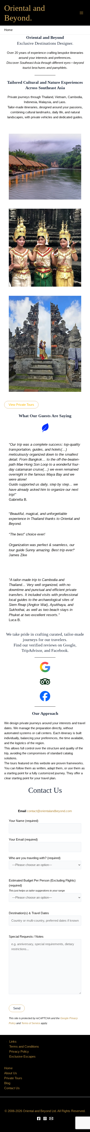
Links (13, 1041)
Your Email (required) (23, 839)
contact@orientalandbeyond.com (49, 811)
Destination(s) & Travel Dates (29, 913)
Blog (7, 1083)
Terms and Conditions (24, 1046)
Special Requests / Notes (26, 936)
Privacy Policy (19, 1051)
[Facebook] (39, 1118)
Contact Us (12, 1088)
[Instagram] (45, 1118)
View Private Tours (21, 404)
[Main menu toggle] (81, 13)
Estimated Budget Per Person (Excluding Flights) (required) (42, 885)
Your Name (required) (23, 820)
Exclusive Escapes (22, 1056)
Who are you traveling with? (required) (34, 858)
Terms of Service (30, 1023)
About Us (10, 1073)
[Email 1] (51, 1118)
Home (8, 1068)
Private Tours (13, 1078)
